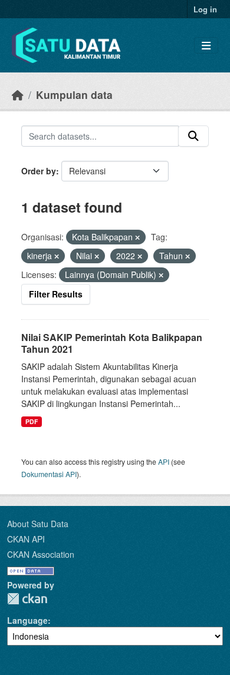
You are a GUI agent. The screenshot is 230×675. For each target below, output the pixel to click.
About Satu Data (37, 524)
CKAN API (26, 539)
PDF (31, 421)
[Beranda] (18, 94)
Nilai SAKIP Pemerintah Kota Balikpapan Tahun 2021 (111, 343)
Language (27, 620)
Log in (205, 9)
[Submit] (193, 136)
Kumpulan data (74, 94)
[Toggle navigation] (206, 45)
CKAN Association (40, 554)
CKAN (27, 599)
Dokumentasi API (49, 474)
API (163, 461)
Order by (38, 171)
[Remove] (137, 237)
